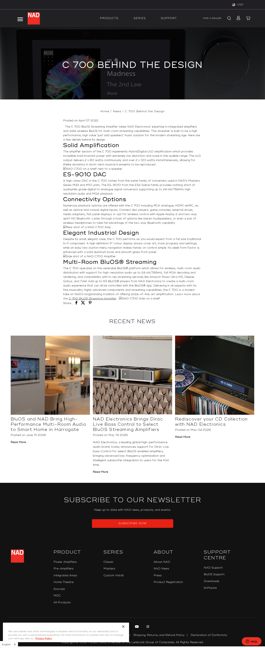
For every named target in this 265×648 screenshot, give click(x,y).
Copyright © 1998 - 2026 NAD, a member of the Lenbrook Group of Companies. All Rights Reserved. (132, 642)
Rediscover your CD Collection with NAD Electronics (211, 422)
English (6, 644)
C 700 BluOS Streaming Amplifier (92, 298)
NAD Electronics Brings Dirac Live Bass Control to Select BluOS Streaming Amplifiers (128, 424)
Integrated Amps (65, 575)
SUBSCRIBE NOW (132, 523)
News (117, 111)
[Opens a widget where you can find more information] (251, 641)
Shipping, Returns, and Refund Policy (159, 635)
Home (104, 111)
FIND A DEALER (212, 18)
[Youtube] (136, 627)
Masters (109, 568)
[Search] (228, 18)
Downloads (211, 581)
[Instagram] (147, 627)
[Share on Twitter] (83, 303)
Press (158, 575)
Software (210, 588)
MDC (57, 595)
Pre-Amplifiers (64, 568)
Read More (18, 442)
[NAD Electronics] (33, 18)
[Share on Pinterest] (90, 303)
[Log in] (237, 18)
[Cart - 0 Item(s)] (248, 18)
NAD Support (213, 567)
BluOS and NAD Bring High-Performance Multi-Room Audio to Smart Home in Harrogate (48, 424)
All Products (62, 602)
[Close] (123, 627)
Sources (59, 589)
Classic (108, 562)
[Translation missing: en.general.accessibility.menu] (20, 18)
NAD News (161, 568)
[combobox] (9, 644)
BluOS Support (214, 574)
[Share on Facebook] (76, 303)
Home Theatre (64, 582)
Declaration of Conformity (209, 635)
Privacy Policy (43, 638)
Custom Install (113, 575)
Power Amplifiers (65, 562)
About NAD (162, 562)
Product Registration (168, 582)
